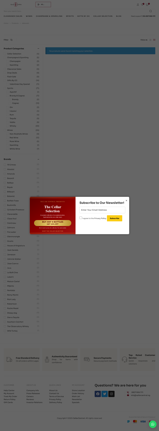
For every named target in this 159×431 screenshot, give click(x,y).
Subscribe (114, 218)
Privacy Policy (100, 218)
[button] (153, 424)
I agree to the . (94, 218)
